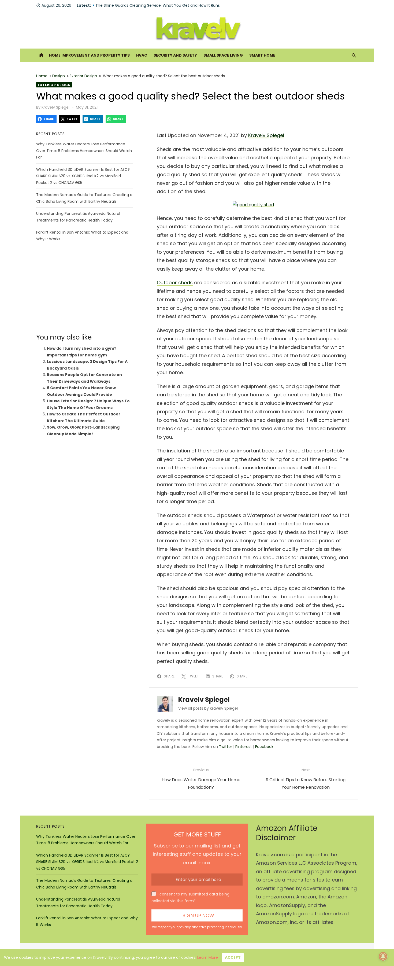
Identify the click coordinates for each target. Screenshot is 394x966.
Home (41, 76)
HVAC (141, 55)
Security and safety (175, 55)
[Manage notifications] (383, 956)
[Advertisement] (84, 287)
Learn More (207, 957)
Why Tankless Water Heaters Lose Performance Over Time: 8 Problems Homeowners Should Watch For (84, 150)
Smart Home (262, 55)
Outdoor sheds (175, 282)
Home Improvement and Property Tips (89, 55)
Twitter (225, 746)
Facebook (264, 746)
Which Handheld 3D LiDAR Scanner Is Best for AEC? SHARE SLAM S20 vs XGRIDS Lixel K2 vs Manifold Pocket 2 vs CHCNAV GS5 (83, 176)
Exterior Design (83, 76)
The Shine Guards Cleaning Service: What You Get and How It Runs (157, 5)
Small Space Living (223, 55)
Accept (233, 957)
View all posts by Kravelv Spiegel (208, 708)
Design (58, 76)
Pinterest (243, 746)
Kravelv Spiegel (55, 107)
